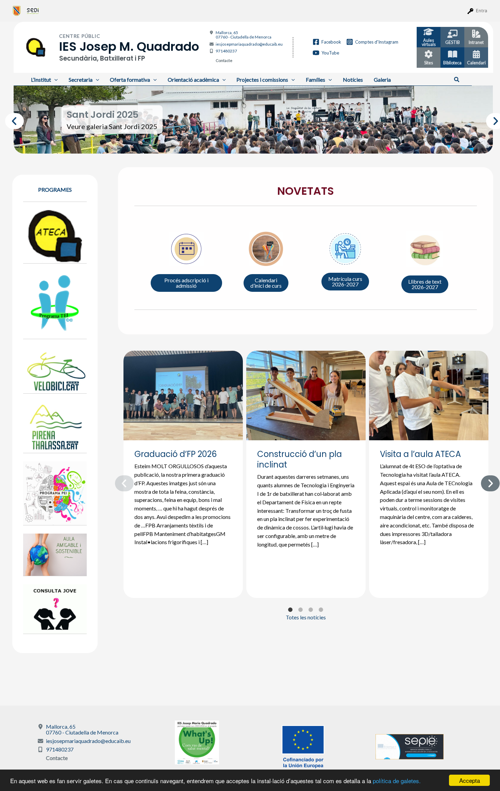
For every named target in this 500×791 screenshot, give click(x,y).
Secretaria (81, 79)
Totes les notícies (306, 617)
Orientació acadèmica (193, 79)
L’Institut (41, 79)
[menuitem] (16, 10)
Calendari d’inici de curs (266, 283)
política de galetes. (397, 780)
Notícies (353, 79)
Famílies (315, 79)
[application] (54, 79)
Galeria (382, 79)
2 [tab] (248, 143)
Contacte (224, 60)
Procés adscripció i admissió (186, 283)
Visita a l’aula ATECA (420, 454)
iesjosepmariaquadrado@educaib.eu (249, 44)
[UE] (303, 746)
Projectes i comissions (262, 79)
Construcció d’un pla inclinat (299, 459)
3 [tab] (258, 143)
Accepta (469, 780)
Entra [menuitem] (481, 10)
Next (489, 119)
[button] (457, 80)
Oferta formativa (130, 79)
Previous (8, 119)
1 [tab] (238, 143)
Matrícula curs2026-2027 (345, 281)
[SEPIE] (410, 746)
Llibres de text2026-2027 (424, 284)
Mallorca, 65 (243, 34)
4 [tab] (268, 143)
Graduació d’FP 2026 (175, 454)
